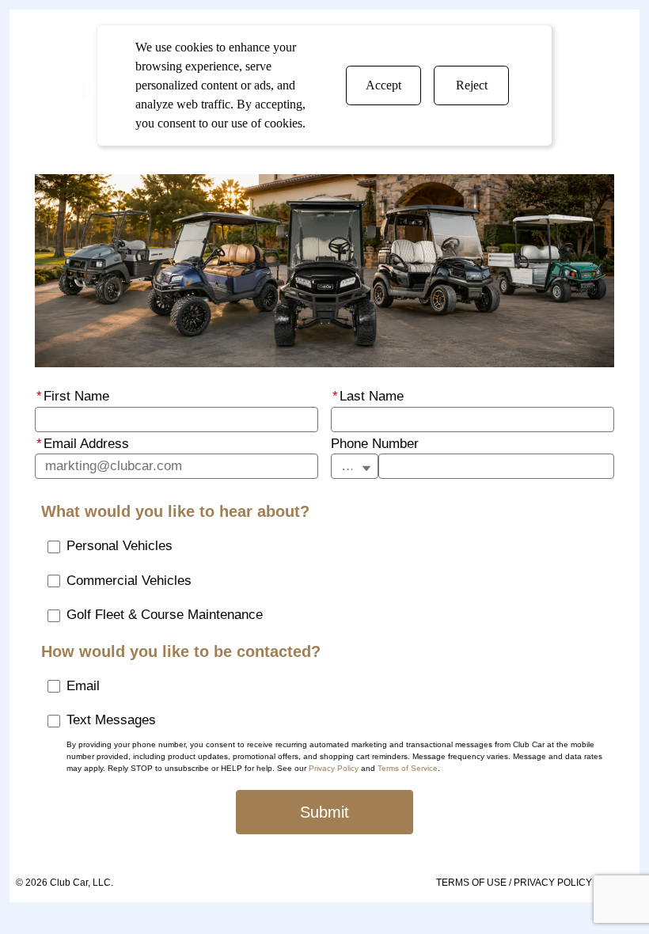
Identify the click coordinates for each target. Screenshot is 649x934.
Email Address (82, 443)
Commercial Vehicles (129, 580)
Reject (472, 85)
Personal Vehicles (119, 545)
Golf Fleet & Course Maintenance (164, 614)
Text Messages (111, 719)
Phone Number (375, 443)
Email (83, 685)
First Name (72, 396)
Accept (383, 85)
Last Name (368, 396)
